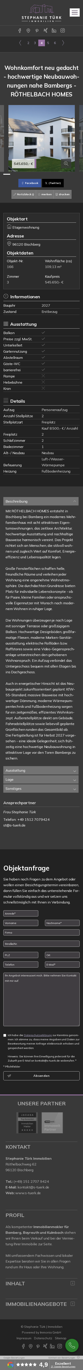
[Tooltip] (78, 1358)
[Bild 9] (62, 174)
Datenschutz (43, 1338)
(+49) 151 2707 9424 (31, 1181)
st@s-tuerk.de (14, 825)
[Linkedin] (54, 31)
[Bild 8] (55, 174)
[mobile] (75, 12)
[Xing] (45, 31)
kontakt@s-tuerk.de (33, 1187)
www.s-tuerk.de (28, 1193)
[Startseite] (41, 12)
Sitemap (60, 1338)
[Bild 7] (48, 174)
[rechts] (63, 42)
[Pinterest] (37, 31)
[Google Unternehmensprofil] (28, 31)
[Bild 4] (27, 174)
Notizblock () (25, 194)
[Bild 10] (69, 174)
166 (10, 266)
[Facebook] (20, 31)
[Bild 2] (13, 174)
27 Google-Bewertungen (63, 1366)
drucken (63, 194)
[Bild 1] (6, 174)
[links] (20, 42)
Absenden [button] (41, 1076)
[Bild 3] (20, 174)
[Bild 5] (34, 174)
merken (46, 194)
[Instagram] (63, 31)
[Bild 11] (76, 174)
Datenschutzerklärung (38, 1035)
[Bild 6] (41, 174)
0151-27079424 (72, 1345)
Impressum (24, 1338)
